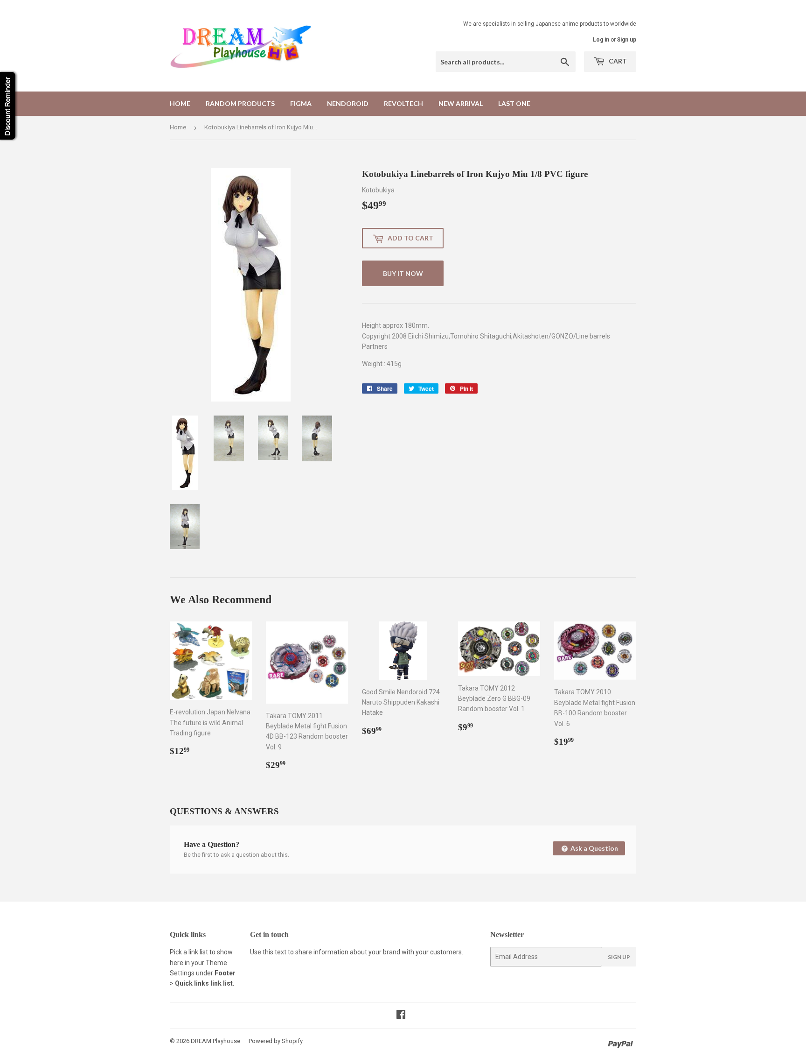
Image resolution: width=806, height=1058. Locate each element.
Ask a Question (593, 848)
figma (301, 103)
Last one (514, 103)
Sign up (626, 39)
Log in (601, 39)
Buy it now (403, 273)
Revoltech (403, 103)
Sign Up (619, 956)
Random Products (240, 103)
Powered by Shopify (276, 1040)
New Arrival (460, 103)
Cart (617, 61)
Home (180, 103)
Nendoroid (347, 103)
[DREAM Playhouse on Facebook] (401, 1015)
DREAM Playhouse (215, 1040)
